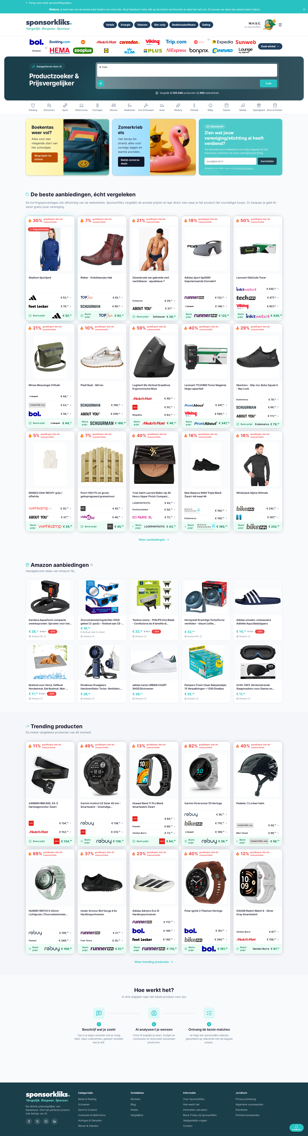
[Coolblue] (83, 42)
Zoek (268, 83)
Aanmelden (267, 161)
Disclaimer (242, 1109)
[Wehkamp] (199, 42)
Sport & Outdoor (87, 1109)
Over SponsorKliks (193, 1099)
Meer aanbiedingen (152, 539)
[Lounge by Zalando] (246, 50)
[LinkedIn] (54, 1121)
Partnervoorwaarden (248, 1115)
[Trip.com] (176, 42)
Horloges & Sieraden (90, 1120)
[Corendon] (129, 42)
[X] (37, 1121)
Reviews (135, 1099)
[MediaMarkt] (106, 42)
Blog (133, 1104)
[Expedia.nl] (222, 42)
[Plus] (153, 50)
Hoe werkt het (191, 1104)
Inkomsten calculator (195, 1109)
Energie (125, 24)
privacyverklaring (244, 168)
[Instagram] (46, 1121)
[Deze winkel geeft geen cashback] (208, 39)
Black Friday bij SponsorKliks (200, 1115)
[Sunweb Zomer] (246, 42)
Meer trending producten (152, 962)
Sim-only (159, 24)
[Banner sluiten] (304, 9)
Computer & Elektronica (92, 1115)
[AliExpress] (176, 50)
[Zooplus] (83, 50)
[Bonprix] (199, 50)
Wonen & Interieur (88, 1125)
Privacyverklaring (246, 1099)
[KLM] (129, 50)
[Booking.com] (60, 42)
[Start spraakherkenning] (100, 83)
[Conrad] (222, 50)
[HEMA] (60, 50)
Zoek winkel (268, 46)
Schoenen (84, 1104)
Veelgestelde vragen (195, 1120)
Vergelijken (137, 1115)
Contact (187, 1125)
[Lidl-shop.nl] (106, 50)
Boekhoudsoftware (184, 24)
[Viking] (153, 42)
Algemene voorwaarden (249, 1104)
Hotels (110, 24)
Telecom (142, 24)
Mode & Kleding (87, 1099)
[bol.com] (36, 42)
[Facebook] (29, 1121)
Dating (206, 24)
